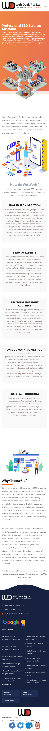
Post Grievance (7, 717)
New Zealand (27, 695)
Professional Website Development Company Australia (10, 649)
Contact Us (18, 717)
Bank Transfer (9, 701)
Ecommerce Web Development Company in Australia (11, 639)
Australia (7, 695)
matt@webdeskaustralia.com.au (17, 614)
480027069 (15, 609)
